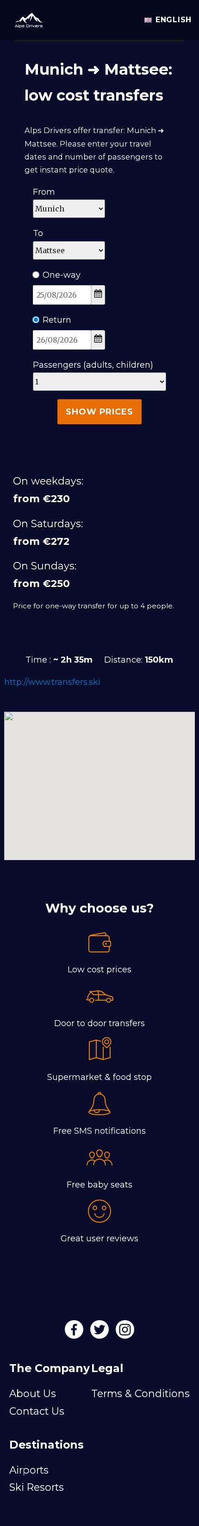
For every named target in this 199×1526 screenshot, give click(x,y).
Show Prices (99, 412)
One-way (62, 275)
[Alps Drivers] (25, 18)
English (173, 19)
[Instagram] (125, 1333)
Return (57, 320)
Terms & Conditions (140, 1393)
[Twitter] (100, 1333)
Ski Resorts (36, 1487)
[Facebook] (75, 1333)
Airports (29, 1470)
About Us (32, 1393)
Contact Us (36, 1411)
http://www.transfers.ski (52, 682)
